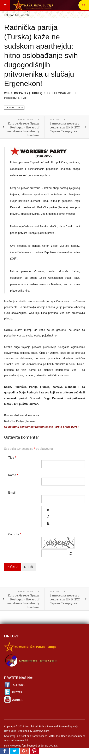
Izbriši (28, 567)
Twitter (17, 692)
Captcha (14, 534)
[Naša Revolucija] (33, 5)
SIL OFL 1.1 (51, 745)
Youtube (17, 700)
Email (12, 492)
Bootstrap (9, 736)
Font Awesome (12, 745)
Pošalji (12, 567)
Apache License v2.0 (16, 740)
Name (13, 475)
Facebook (18, 685)
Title (12, 457)
